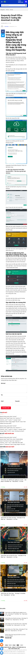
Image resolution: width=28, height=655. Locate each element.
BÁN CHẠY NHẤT (7, 446)
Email (2, 401)
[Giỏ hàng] (25, 1)
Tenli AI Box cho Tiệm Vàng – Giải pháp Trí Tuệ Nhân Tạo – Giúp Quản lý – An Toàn (13, 594)
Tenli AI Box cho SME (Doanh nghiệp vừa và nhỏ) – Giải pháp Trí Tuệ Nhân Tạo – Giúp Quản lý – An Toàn (13, 480)
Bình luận (3, 383)
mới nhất (3, 412)
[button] (3, 31)
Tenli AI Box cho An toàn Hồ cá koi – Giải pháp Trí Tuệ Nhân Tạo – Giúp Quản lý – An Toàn (13, 556)
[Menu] (2, 1)
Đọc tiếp (25, 487)
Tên (2, 395)
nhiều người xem (7, 433)
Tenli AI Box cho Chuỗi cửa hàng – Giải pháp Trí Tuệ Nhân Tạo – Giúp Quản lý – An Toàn (13, 518)
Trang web (17, 401)
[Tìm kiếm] (26, 5)
